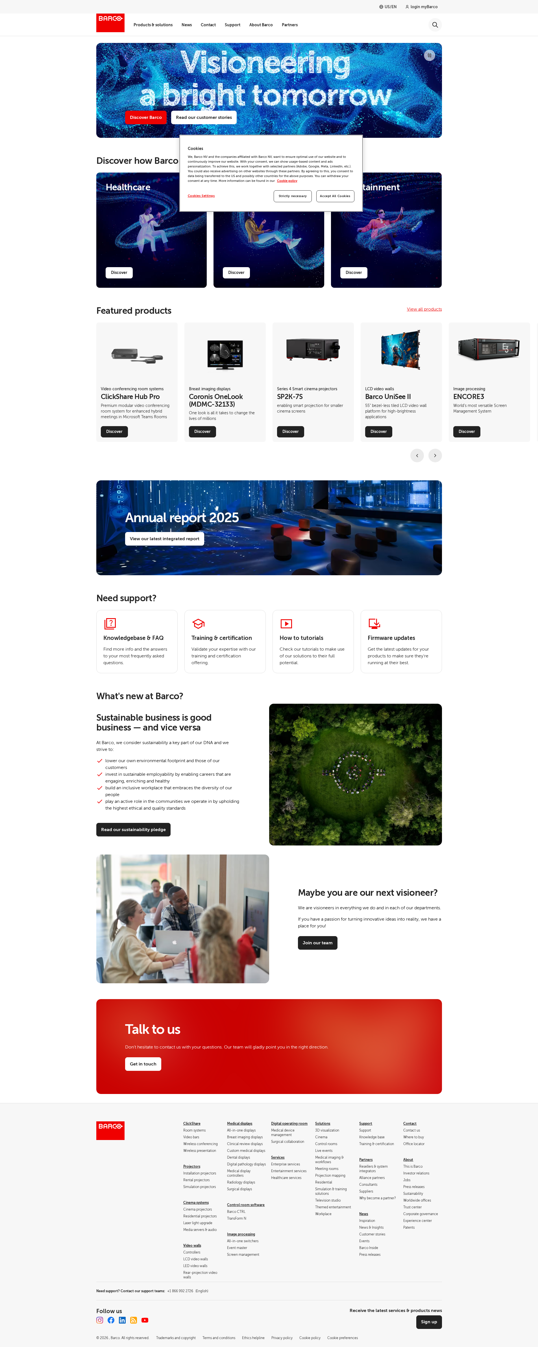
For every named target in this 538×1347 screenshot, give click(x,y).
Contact (208, 25)
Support (232, 25)
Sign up (429, 1321)
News (187, 25)
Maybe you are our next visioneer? (368, 893)
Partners (290, 25)
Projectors (191, 1167)
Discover (119, 272)
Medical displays (239, 1124)
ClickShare (192, 1124)
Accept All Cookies (335, 196)
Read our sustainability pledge (133, 829)
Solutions (322, 1124)
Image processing (241, 1234)
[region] (271, 173)
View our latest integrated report (164, 538)
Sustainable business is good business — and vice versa (154, 722)
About (408, 1160)
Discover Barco (146, 117)
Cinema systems (196, 1203)
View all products (424, 309)
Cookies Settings (201, 196)
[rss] (133, 1320)
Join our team (318, 942)
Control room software (246, 1205)
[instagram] (99, 1320)
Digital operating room (289, 1124)
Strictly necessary (293, 196)
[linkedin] (122, 1320)
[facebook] (111, 1320)
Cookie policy (287, 181)
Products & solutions (153, 25)
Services (277, 1157)
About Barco (261, 25)
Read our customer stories (204, 117)
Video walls (192, 1246)
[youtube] (144, 1320)
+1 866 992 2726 (187, 1291)
